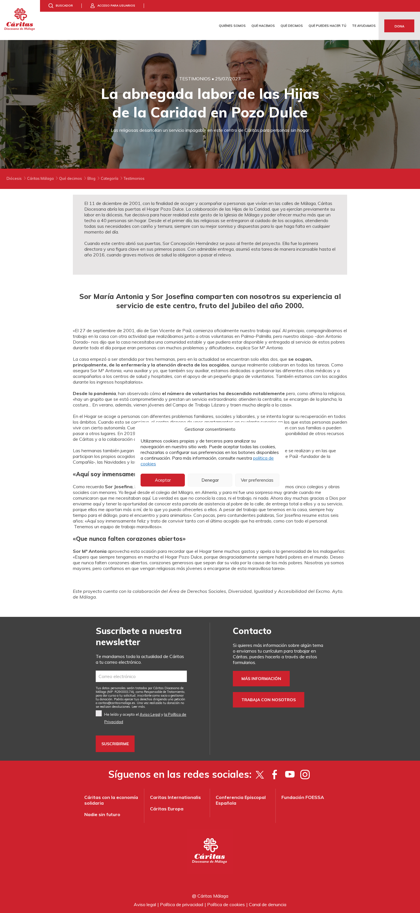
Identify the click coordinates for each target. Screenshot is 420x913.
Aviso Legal (150, 714)
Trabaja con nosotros (268, 699)
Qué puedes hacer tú (327, 26)
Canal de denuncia (267, 904)
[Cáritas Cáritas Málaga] (20, 20)
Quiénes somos (232, 26)
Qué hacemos (263, 26)
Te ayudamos (364, 26)
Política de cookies (226, 904)
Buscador (64, 5)
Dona (399, 26)
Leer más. (139, 707)
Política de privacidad (181, 904)
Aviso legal (145, 904)
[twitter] (260, 774)
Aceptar (163, 480)
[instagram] (305, 774)
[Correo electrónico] (141, 676)
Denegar (210, 480)
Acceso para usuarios (116, 5)
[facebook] (275, 774)
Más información (261, 678)
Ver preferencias (257, 480)
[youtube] (290, 774)
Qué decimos (292, 26)
